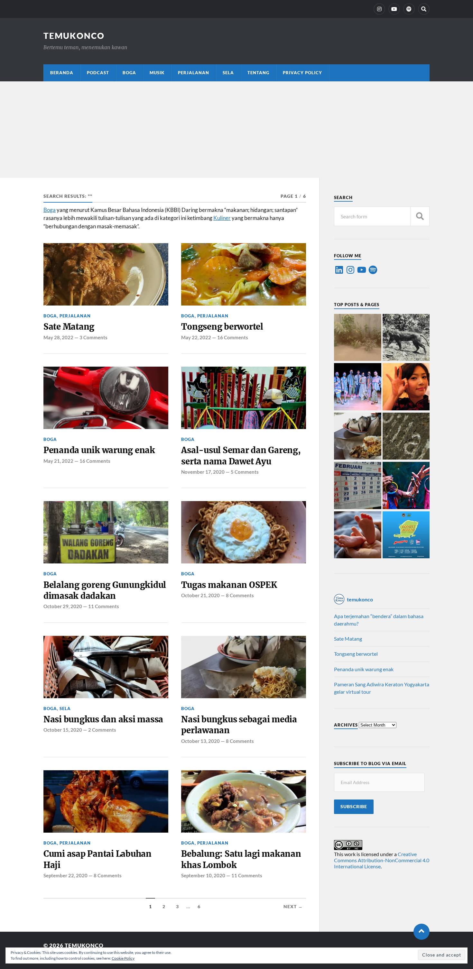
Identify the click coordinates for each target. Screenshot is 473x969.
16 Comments (232, 337)
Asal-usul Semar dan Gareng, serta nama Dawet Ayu (241, 455)
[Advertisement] (236, 130)
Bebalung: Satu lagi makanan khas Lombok (241, 859)
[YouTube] (394, 9)
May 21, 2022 (58, 461)
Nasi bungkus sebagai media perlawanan (239, 725)
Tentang (258, 72)
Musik (157, 72)
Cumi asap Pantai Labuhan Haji (97, 859)
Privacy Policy (302, 72)
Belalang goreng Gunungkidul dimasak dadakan (104, 590)
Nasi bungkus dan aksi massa (103, 719)
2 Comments (102, 730)
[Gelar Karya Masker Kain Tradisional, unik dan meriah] (357, 387)
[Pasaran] (357, 486)
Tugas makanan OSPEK (229, 585)
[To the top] (421, 932)
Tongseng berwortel (222, 327)
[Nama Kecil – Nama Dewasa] (406, 437)
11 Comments (103, 606)
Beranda (61, 72)
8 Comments (240, 595)
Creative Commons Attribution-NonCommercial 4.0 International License (381, 860)
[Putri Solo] (406, 338)
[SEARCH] (420, 216)
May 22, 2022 (196, 337)
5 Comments (245, 472)
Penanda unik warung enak (99, 450)
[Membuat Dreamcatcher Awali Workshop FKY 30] (406, 486)
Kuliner (222, 218)
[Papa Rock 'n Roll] (357, 535)
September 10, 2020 (203, 875)
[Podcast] (409, 9)
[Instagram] (379, 9)
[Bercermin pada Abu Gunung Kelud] (357, 338)
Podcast (98, 72)
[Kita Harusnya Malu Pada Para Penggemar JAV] (406, 387)
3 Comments (93, 337)
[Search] (424, 9)
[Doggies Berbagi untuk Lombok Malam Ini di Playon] (406, 535)
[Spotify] (373, 270)
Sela (228, 72)
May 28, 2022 (58, 337)
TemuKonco (74, 36)
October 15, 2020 (62, 730)
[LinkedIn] (339, 270)
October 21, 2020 (200, 595)
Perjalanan (193, 72)
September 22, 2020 (65, 875)
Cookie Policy (123, 958)
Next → (293, 906)
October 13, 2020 (200, 741)
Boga (129, 72)
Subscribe (353, 806)
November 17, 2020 (203, 472)
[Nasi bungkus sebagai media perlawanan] (357, 437)
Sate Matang (68, 327)
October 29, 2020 (62, 606)
